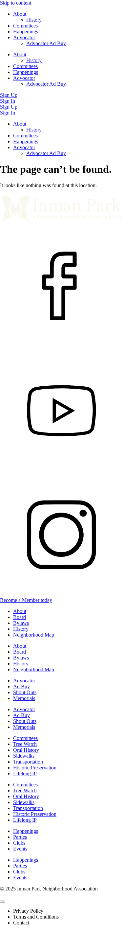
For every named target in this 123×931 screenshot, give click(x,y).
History (34, 20)
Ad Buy (21, 686)
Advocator (24, 37)
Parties (20, 837)
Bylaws (21, 623)
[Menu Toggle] (2, 902)
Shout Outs (24, 692)
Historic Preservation (34, 767)
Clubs (19, 843)
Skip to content (15, 3)
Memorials (24, 698)
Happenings (25, 31)
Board (19, 617)
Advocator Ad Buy (46, 43)
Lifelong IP (25, 773)
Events (20, 849)
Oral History (26, 750)
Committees (25, 25)
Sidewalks (23, 756)
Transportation (28, 761)
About (19, 14)
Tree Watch (25, 744)
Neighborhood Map (33, 635)
